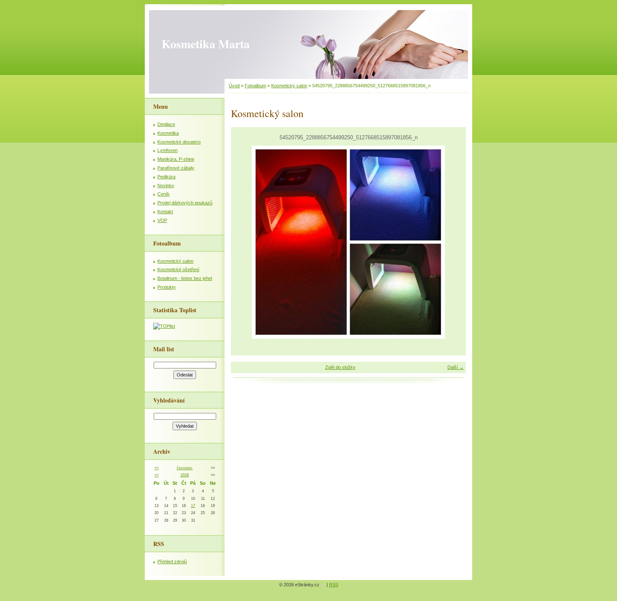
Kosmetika (168, 133)
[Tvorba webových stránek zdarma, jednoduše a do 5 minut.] (324, 585)
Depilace (166, 124)
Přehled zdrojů (172, 561)
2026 (184, 475)
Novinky (165, 185)
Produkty (166, 287)
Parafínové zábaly (175, 167)
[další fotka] (452, 242)
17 (193, 506)
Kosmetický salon (289, 85)
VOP (162, 220)
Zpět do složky (340, 367)
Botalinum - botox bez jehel (184, 278)
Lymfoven (167, 150)
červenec (185, 468)
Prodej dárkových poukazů (184, 202)
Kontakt (165, 211)
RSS (333, 584)
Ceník (163, 193)
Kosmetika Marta (206, 43)
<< (156, 468)
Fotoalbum (255, 85)
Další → (455, 367)
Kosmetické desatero (179, 141)
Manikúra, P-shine (175, 159)
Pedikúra (166, 176)
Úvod (234, 85)
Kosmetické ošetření (178, 269)
